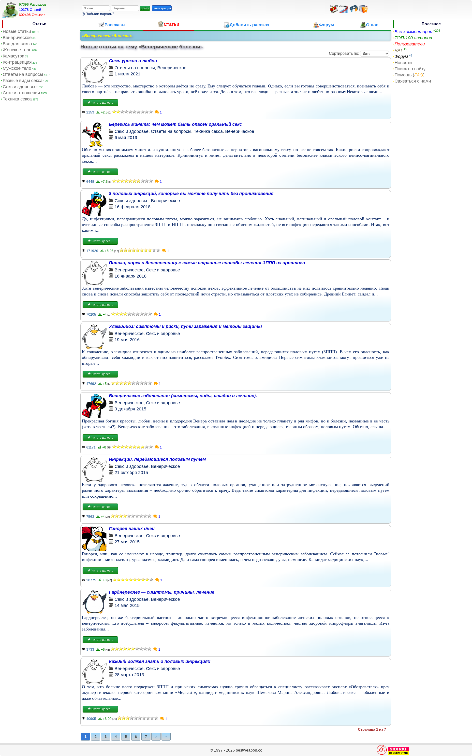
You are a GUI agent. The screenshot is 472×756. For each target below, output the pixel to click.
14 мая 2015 (127, 605)
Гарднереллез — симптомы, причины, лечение (161, 592)
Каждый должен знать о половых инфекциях (159, 661)
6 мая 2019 (126, 137)
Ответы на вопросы (23, 74)
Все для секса (17, 43)
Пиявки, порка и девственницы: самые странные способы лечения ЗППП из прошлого (207, 262)
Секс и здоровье (20, 86)
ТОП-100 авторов (413, 37)
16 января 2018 (131, 276)
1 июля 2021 (127, 73)
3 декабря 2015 (130, 408)
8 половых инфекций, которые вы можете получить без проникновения (191, 193)
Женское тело (17, 49)
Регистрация (161, 8)
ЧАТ (399, 50)
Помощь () (410, 74)
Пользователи (410, 44)
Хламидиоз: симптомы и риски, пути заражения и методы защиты (185, 326)
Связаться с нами (413, 81)
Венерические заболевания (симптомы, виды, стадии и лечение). (183, 395)
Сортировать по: (344, 53)
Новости (403, 62)
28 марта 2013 (129, 674)
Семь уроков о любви (133, 60)
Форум (401, 56)
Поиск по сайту (410, 68)
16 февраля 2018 (132, 206)
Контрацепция (17, 62)
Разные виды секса (23, 80)
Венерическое (17, 37)
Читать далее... (102, 102)
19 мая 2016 (127, 339)
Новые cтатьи (17, 31)
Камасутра (13, 56)
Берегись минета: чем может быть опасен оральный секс (175, 124)
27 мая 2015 (127, 541)
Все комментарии (413, 31)
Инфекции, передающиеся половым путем (157, 459)
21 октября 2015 (131, 472)
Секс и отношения (21, 92)
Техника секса (17, 99)
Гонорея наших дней (132, 528)
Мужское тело (17, 68)
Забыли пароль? (99, 14)
